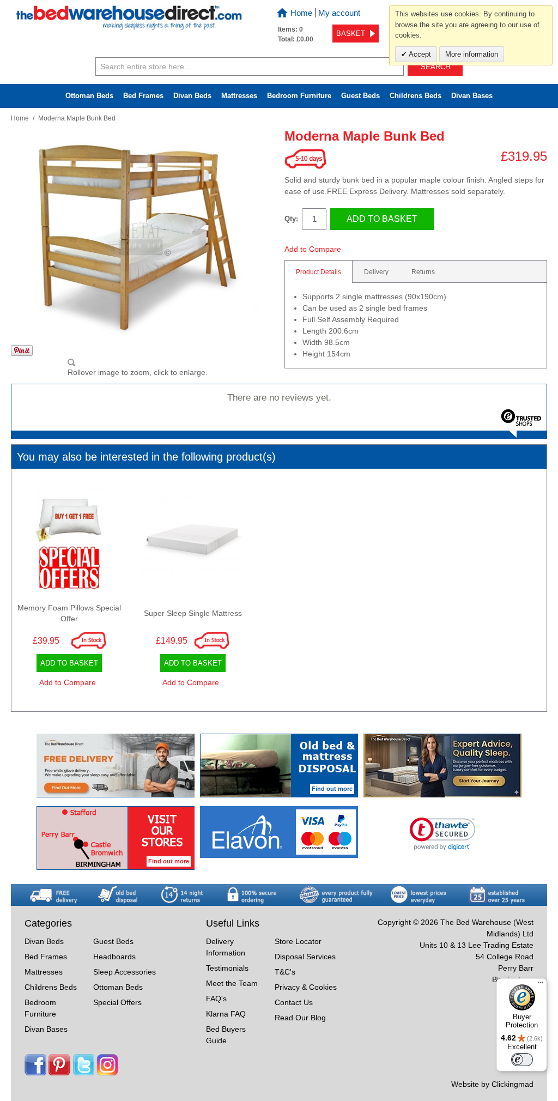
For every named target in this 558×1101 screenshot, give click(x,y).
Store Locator (298, 941)
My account (339, 12)
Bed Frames (143, 96)
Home (301, 12)
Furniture (299, 96)
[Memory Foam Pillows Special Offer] (69, 540)
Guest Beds (360, 96)
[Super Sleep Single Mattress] (193, 540)
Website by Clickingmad (492, 1084)
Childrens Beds (51, 987)
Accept (419, 54)
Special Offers (117, 1002)
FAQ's (216, 998)
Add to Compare (312, 249)
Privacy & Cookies (306, 987)
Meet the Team (232, 983)
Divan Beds (192, 96)
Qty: (291, 219)
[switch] (522, 1059)
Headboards (114, 956)
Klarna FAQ (226, 1013)
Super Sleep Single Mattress (193, 613)
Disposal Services (305, 956)
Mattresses (239, 96)
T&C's (285, 971)
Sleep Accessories (124, 971)
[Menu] (540, 984)
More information (471, 54)
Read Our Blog (300, 1017)
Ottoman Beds (89, 96)
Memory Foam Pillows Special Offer (69, 613)
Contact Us (294, 1002)
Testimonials (227, 968)
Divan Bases (472, 96)
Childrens (415, 96)
